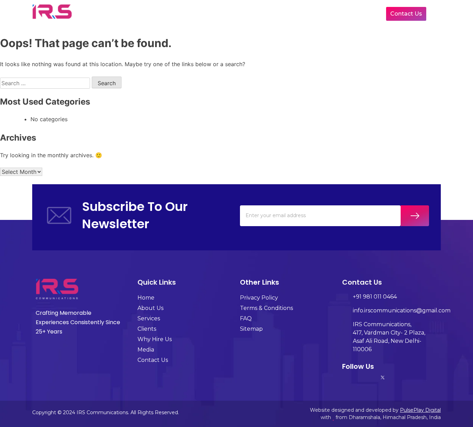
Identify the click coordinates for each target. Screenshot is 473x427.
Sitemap (251, 329)
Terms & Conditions (266, 308)
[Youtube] (395, 377)
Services (215, 13)
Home (127, 13)
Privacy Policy (259, 297)
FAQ (246, 318)
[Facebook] (370, 377)
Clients (264, 13)
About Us (169, 13)
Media (357, 13)
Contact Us (406, 13)
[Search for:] (46, 83)
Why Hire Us (311, 13)
